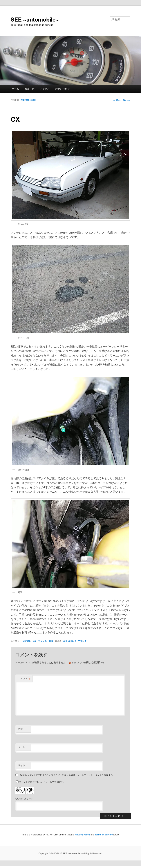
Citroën (26, 640)
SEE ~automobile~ (35, 19)
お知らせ (29, 88)
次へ (126, 100)
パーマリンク (80, 640)
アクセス (45, 88)
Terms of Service (104, 834)
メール (21, 747)
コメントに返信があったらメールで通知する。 (42, 781)
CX (34, 640)
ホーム (15, 88)
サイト (21, 765)
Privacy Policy (82, 834)
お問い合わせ (62, 88)
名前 (20, 728)
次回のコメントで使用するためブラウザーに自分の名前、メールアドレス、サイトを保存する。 (67, 775)
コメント (24, 678)
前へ (116, 100)
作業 (51, 640)
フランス (42, 640)
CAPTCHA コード (24, 798)
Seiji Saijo (68, 640)
